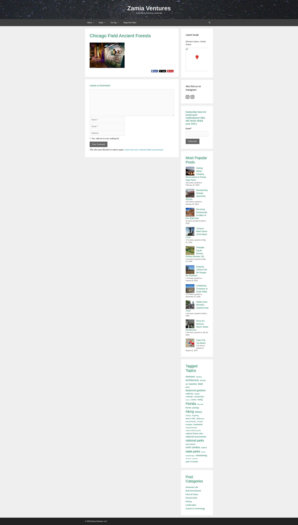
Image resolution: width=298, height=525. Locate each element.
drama (193, 400)
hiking (190, 411)
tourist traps (190, 456)
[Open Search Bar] (209, 22)
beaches (193, 384)
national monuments (196, 436)
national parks (195, 440)
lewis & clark (190, 418)
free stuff (200, 404)
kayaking (195, 415)
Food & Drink (191, 498)
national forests (191, 428)
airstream (190, 376)
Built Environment (193, 491)
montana (189, 425)
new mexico (191, 444)
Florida (191, 404)
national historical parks (193, 430)
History (189, 501)
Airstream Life (192, 487)
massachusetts (191, 421)
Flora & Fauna (192, 494)
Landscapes (191, 505)
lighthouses (200, 418)
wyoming (194, 458)
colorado (189, 397)
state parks (193, 451)
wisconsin (188, 458)
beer (200, 383)
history (198, 412)
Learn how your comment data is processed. (144, 150)
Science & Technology (195, 509)
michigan (200, 421)
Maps (101, 23)
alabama (199, 377)
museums (198, 424)
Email (189, 129)
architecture (192, 380)
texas (203, 452)
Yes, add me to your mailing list (105, 138)
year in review (192, 461)
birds (187, 387)
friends (188, 408)
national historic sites (194, 433)
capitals (197, 394)
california (189, 394)
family (200, 400)
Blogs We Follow (130, 23)
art (187, 384)
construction (199, 397)
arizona (203, 380)
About (89, 23)
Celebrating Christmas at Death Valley (201, 289)
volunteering (201, 455)
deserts (188, 400)
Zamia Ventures (149, 8)
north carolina (193, 447)
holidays (188, 415)
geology (195, 408)
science (204, 447)
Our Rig (113, 23)
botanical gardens (196, 390)
